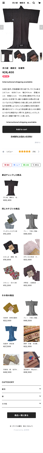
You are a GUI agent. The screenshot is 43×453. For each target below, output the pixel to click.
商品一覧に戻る (21, 415)
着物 (3, 389)
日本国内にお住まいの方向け (21, 136)
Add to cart (21, 129)
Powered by (19, 430)
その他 (5, 404)
